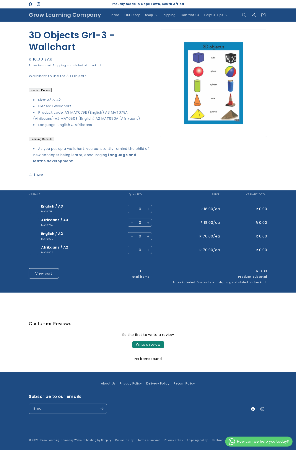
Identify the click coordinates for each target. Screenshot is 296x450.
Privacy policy (173, 440)
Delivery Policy (158, 383)
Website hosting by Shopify (92, 440)
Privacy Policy (131, 383)
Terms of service (149, 440)
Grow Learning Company (57, 440)
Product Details (40, 90)
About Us (108, 383)
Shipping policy (197, 440)
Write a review (148, 344)
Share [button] (38, 174)
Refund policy (124, 440)
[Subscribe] (102, 409)
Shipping (59, 65)
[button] (151, 15)
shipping (224, 282)
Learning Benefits (41, 139)
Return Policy (184, 383)
